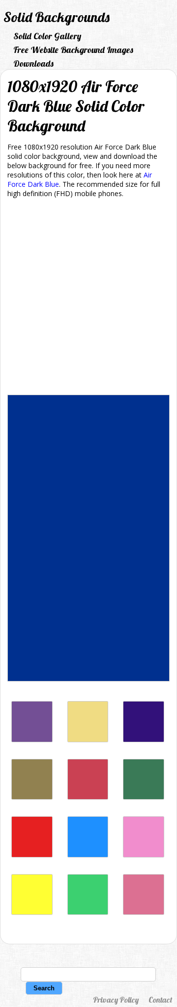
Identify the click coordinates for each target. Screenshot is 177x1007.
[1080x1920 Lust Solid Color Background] (32, 854)
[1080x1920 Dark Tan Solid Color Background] (32, 797)
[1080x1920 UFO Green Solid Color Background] (88, 912)
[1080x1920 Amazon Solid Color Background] (143, 797)
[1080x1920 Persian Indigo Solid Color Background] (143, 739)
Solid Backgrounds (56, 16)
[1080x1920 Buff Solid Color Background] (88, 739)
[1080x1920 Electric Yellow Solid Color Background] (32, 912)
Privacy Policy (116, 1000)
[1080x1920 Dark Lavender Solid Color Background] (32, 739)
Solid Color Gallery (47, 36)
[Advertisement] (88, 298)
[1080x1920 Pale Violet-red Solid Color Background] (143, 912)
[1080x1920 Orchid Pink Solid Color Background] (143, 854)
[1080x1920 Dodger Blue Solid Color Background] (88, 854)
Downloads (33, 63)
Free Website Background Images (73, 49)
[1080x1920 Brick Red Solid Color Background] (88, 797)
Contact (160, 1000)
